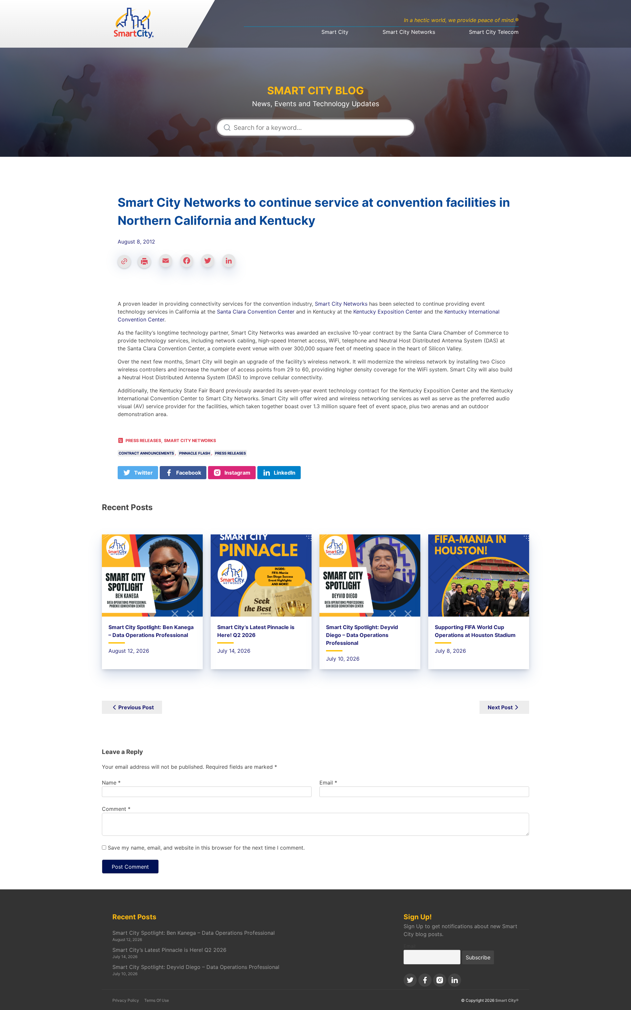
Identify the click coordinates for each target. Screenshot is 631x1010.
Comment (116, 809)
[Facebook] (189, 263)
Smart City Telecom (494, 32)
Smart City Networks (409, 32)
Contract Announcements (146, 453)
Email (328, 782)
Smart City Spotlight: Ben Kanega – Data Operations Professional (193, 932)
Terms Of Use (156, 1000)
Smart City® (507, 1000)
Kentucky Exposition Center (387, 311)
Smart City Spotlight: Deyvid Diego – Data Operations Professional (362, 635)
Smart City (334, 32)
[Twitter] (210, 263)
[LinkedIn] (231, 263)
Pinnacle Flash (194, 453)
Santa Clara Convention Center (255, 311)
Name (111, 782)
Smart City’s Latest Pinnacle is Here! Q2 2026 (169, 950)
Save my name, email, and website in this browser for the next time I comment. (206, 847)
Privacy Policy (125, 1000)
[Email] (168, 263)
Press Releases (143, 440)
